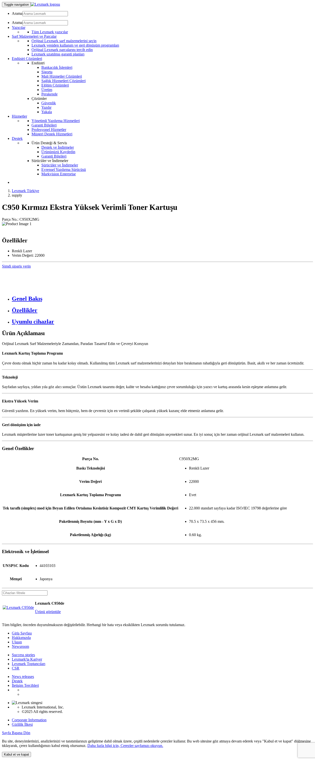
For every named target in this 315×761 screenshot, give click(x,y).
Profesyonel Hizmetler (49, 129)
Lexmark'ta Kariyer (27, 659)
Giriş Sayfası (22, 633)
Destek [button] (17, 138)
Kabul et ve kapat (16, 754)
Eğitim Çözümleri (55, 85)
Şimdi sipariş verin (16, 266)
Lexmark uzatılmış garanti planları (58, 54)
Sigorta (46, 72)
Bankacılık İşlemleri (56, 67)
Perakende (49, 94)
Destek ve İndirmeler (57, 147)
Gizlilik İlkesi (22, 724)
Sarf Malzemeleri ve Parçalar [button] (34, 36)
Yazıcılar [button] (18, 27)
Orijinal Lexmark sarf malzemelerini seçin (64, 41)
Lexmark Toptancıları (28, 664)
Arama (17, 13)
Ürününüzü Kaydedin (58, 152)
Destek (17, 681)
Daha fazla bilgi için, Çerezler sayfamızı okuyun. (125, 745)
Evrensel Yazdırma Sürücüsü (63, 169)
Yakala (46, 112)
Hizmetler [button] (19, 116)
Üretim (46, 90)
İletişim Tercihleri (25, 685)
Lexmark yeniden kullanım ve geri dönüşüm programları (75, 45)
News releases (23, 676)
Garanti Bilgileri (44, 125)
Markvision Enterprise (58, 174)
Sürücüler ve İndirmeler (59, 165)
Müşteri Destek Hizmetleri (52, 134)
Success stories (23, 655)
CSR (15, 668)
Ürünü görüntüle (48, 612)
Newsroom (20, 646)
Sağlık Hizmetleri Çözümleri (63, 81)
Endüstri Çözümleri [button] (27, 58)
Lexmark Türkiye (25, 191)
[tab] (162, 298)
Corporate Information (29, 720)
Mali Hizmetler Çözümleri (61, 76)
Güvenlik (48, 103)
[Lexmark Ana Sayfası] (45, 4)
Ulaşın (17, 642)
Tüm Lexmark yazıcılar (50, 32)
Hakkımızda (21, 637)
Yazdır (46, 107)
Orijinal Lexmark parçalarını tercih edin (62, 50)
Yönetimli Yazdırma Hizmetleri (56, 121)
